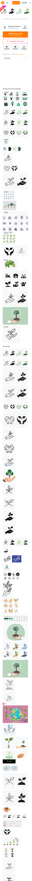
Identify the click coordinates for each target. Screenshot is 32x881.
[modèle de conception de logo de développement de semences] (9, 757)
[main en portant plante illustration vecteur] (22, 743)
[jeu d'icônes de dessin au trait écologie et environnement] (9, 195)
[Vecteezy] (2, 2)
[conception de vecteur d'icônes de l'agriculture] (16, 221)
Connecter (24, 2)
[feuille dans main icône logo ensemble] (12, 558)
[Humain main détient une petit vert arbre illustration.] (9, 475)
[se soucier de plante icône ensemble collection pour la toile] (11, 576)
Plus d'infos (7, 58)
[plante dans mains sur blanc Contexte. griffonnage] (9, 730)
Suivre (25, 28)
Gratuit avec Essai (15, 34)
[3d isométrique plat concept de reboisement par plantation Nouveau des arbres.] (16, 714)
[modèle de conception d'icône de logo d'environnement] (6, 141)
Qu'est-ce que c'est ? (20, 54)
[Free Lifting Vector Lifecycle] (9, 205)
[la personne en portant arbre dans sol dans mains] (16, 632)
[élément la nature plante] (11, 606)
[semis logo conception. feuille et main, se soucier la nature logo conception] (7, 567)
